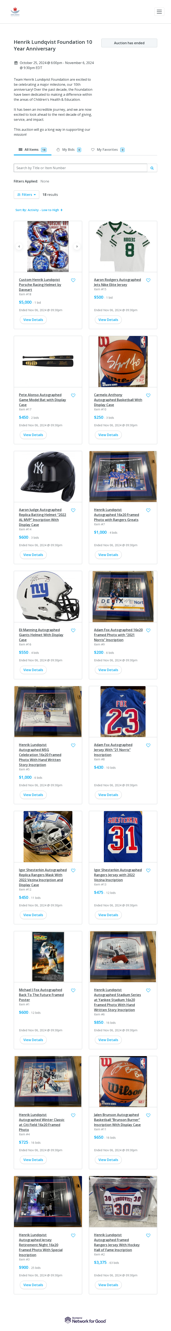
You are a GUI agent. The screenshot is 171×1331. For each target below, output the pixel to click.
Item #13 (100, 884)
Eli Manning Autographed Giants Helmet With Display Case (41, 635)
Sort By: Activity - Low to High (37, 210)
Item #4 (24, 1134)
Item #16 (25, 644)
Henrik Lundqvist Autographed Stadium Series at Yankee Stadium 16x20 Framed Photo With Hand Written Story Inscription (117, 1000)
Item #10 (100, 409)
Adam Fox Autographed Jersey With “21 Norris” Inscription (113, 749)
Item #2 (99, 1254)
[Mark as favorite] (73, 280)
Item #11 (100, 1129)
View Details (33, 319)
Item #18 (25, 294)
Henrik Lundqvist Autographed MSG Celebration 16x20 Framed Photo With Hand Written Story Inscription (40, 754)
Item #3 (24, 1259)
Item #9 (99, 644)
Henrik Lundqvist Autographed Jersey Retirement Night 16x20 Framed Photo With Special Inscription (41, 1245)
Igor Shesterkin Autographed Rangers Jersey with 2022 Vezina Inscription (118, 875)
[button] (159, 12)
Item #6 (99, 1014)
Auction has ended (129, 43)
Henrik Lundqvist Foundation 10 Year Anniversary (53, 45)
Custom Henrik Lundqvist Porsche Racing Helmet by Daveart (40, 284)
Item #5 (24, 769)
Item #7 (99, 524)
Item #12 (25, 889)
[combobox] (80, 168)
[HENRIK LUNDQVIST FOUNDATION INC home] (15, 11)
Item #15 (100, 289)
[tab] (33, 149)
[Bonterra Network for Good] (85, 1320)
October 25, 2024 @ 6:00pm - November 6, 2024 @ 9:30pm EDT (57, 65)
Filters (27, 194)
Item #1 (24, 1004)
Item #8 (99, 759)
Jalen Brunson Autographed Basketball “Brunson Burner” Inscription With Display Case (117, 1119)
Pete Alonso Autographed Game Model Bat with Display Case (42, 400)
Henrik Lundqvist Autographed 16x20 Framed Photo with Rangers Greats (116, 514)
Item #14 (25, 529)
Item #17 (25, 409)
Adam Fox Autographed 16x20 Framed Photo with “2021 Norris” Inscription (118, 635)
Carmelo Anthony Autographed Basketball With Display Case (118, 400)
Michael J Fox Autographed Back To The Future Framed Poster (41, 995)
